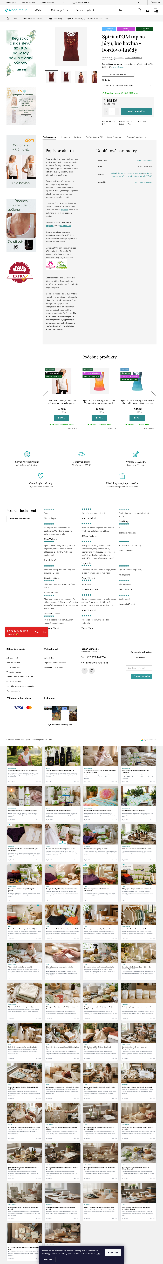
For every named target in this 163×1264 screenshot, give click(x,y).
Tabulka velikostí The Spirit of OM (19, 676)
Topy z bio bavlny (144, 160)
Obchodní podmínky (14, 681)
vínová (115, 176)
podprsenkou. (65, 225)
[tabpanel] (61, 399)
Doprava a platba (28, 2)
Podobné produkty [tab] (135, 137)
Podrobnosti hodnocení (133, 58)
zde (98, 1253)
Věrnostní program (13, 672)
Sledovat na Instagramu (62, 724)
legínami (49, 225)
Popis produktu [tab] (49, 137)
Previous (45, 396)
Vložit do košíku (136, 111)
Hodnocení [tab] (65, 137)
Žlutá (149, 176)
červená (130, 172)
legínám (64, 209)
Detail (61, 418)
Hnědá (136, 176)
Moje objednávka (13, 691)
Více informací (118, 67)
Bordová (121, 172)
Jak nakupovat (10, 2)
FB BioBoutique (85, 671)
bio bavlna (140, 182)
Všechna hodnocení (20, 518)
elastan (149, 182)
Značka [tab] (94, 137)
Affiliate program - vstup (53, 667)
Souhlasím (113, 1252)
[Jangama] (21, 161)
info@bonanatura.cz (97, 662)
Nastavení (48, 1259)
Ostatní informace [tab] (115, 137)
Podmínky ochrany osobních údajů (20, 686)
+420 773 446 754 (96, 657)
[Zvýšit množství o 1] (117, 111)
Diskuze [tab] (78, 137)
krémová (138, 172)
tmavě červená (125, 176)
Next (153, 396)
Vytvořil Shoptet (150, 739)
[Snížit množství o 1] (106, 111)
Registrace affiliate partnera (55, 662)
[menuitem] (39, 10)
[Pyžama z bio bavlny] (21, 106)
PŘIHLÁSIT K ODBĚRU (141, 676)
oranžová (147, 172)
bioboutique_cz (92, 671)
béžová (114, 172)
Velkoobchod (49, 658)
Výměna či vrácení (47, 2)
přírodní (143, 176)
